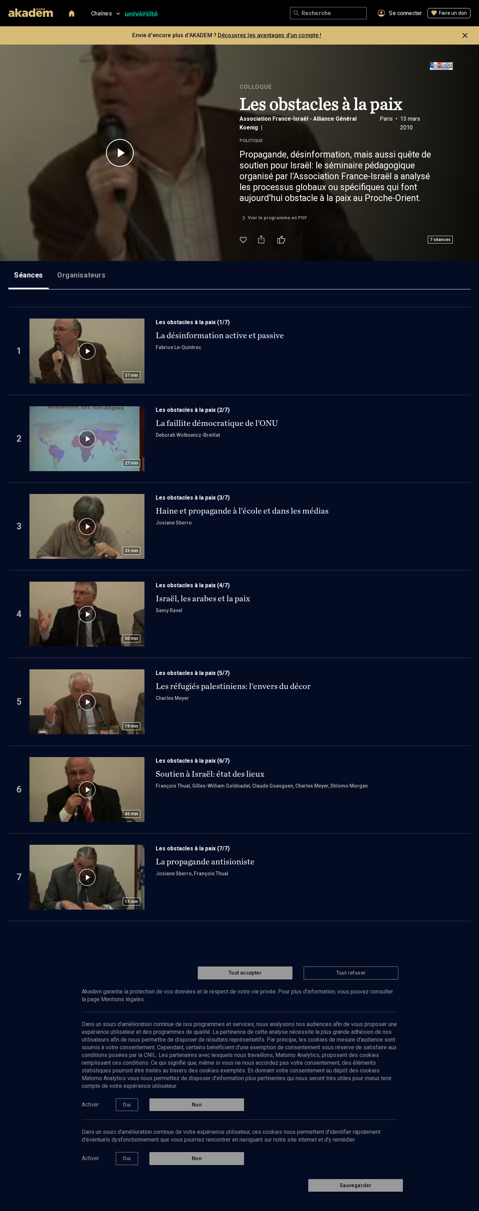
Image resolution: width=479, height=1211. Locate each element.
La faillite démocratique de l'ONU (217, 423)
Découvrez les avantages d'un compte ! (270, 35)
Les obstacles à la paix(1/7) (193, 322)
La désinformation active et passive (220, 335)
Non (197, 1105)
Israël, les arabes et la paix (203, 598)
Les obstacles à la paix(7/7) (193, 848)
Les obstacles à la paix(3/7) (193, 497)
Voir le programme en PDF (277, 217)
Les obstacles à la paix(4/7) (193, 585)
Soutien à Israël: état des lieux (210, 773)
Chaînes (101, 13)
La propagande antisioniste (205, 861)
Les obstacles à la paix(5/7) (193, 673)
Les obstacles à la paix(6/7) (193, 760)
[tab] (28, 275)
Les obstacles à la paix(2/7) (193, 410)
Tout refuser (351, 973)
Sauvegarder (355, 1185)
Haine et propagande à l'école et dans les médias (242, 510)
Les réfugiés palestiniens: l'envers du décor (233, 686)
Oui (127, 1105)
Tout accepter (245, 973)
